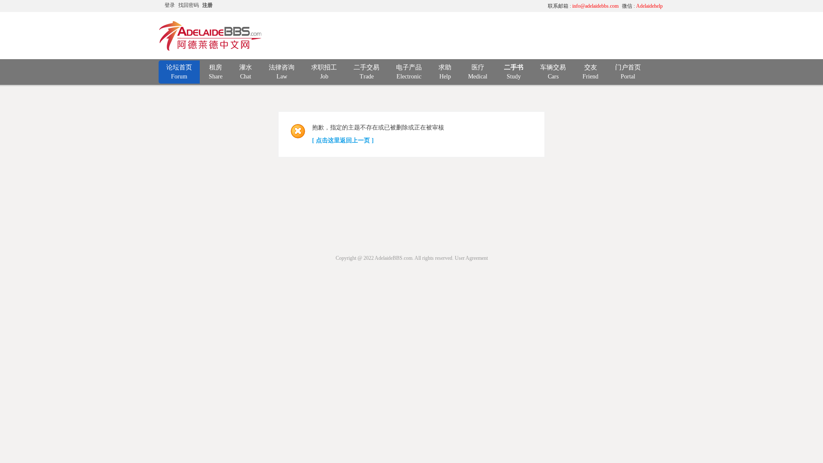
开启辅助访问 (461, 6)
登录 (170, 5)
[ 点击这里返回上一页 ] (343, 140)
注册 (207, 5)
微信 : (642, 6)
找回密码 (188, 5)
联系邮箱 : (583, 6)
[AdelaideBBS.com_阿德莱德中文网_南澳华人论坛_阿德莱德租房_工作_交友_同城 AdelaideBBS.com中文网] (210, 49)
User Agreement (471, 258)
